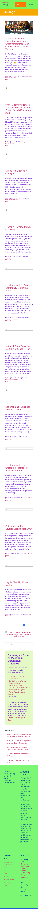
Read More (8, 79)
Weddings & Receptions (17, 690)
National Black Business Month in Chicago (17, 408)
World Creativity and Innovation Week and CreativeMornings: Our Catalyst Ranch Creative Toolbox (17, 43)
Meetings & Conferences (17, 676)
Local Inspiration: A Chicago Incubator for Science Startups (16, 468)
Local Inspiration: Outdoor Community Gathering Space (18, 288)
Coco (8, 76)
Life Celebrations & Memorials (19, 687)
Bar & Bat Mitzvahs (15, 685)
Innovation (13, 77)
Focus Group (25, 873)
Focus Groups (14, 679)
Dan (8, 553)
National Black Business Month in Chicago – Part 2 (18, 347)
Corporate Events (15, 683)
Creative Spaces (14, 199)
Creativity (7, 77)
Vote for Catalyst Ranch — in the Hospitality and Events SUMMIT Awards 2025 (18, 109)
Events (12, 143)
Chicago (29, 76)
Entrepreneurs (14, 319)
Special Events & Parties (17, 681)
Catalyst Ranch (13, 668)
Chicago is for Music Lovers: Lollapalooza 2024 (18, 527)
